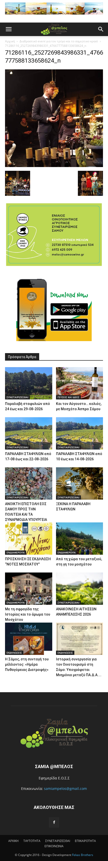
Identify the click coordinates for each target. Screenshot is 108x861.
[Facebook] (54, 822)
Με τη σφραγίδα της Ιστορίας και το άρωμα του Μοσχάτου (27, 614)
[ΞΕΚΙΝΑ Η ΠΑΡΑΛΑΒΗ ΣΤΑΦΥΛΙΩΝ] (79, 483)
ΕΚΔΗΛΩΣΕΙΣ (14, 652)
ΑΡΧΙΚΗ (13, 841)
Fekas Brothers (82, 855)
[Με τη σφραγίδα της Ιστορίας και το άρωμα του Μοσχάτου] (28, 588)
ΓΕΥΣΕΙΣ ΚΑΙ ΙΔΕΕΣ (68, 397)
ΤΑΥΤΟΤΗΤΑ (31, 841)
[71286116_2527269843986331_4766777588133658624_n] (54, 166)
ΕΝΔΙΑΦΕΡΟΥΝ (16, 552)
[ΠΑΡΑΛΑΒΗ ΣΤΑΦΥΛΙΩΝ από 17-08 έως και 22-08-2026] (28, 433)
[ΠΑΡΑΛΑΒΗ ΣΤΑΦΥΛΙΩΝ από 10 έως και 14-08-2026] (79, 433)
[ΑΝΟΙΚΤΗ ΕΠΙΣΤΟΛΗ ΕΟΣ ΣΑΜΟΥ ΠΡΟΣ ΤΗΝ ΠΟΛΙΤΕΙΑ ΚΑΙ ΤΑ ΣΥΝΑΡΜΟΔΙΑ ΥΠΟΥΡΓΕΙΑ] (28, 483)
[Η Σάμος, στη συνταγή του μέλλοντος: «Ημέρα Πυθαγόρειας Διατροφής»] (28, 639)
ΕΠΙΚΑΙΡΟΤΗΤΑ (85, 841)
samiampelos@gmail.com (65, 788)
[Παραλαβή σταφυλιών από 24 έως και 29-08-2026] (28, 383)
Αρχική (10, 41)
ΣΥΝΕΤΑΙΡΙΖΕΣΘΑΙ (17, 397)
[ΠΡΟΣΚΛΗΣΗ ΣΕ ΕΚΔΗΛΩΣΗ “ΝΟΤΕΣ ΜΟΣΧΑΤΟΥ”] (28, 538)
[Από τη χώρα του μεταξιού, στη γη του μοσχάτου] (79, 538)
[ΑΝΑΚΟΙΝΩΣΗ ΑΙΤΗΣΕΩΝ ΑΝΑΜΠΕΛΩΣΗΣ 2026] (79, 588)
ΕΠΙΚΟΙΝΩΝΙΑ (54, 846)
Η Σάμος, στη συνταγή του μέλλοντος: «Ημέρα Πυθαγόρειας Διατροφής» (27, 664)
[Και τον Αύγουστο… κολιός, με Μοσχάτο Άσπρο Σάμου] (79, 383)
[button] (9, 29)
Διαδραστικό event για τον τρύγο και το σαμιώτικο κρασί (59, 41)
